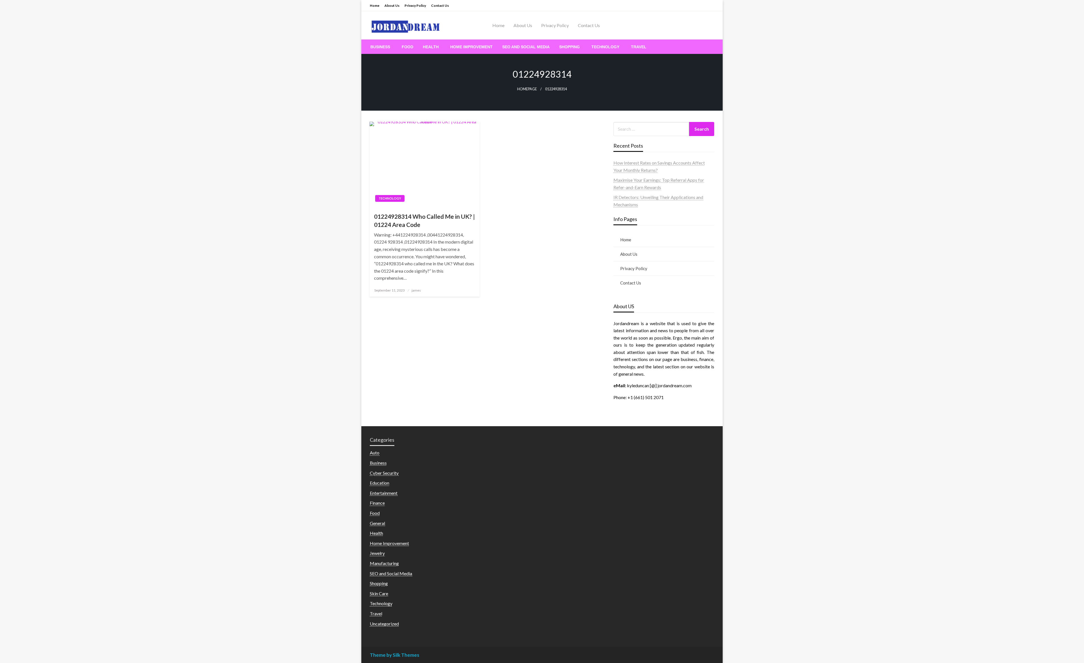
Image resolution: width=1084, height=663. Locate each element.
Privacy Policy (415, 5)
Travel (638, 47)
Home (374, 5)
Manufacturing (384, 563)
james (416, 290)
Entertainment (383, 493)
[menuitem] (381, 47)
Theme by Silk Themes (394, 655)
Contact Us (440, 5)
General (377, 523)
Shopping (569, 47)
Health (431, 47)
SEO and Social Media (526, 47)
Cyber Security (384, 473)
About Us (391, 5)
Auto (374, 452)
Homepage (527, 89)
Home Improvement (471, 47)
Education (379, 482)
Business (380, 47)
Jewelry (377, 553)
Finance (377, 503)
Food (407, 47)
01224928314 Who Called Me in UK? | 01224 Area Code (424, 220)
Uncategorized (384, 623)
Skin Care (379, 593)
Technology (605, 47)
